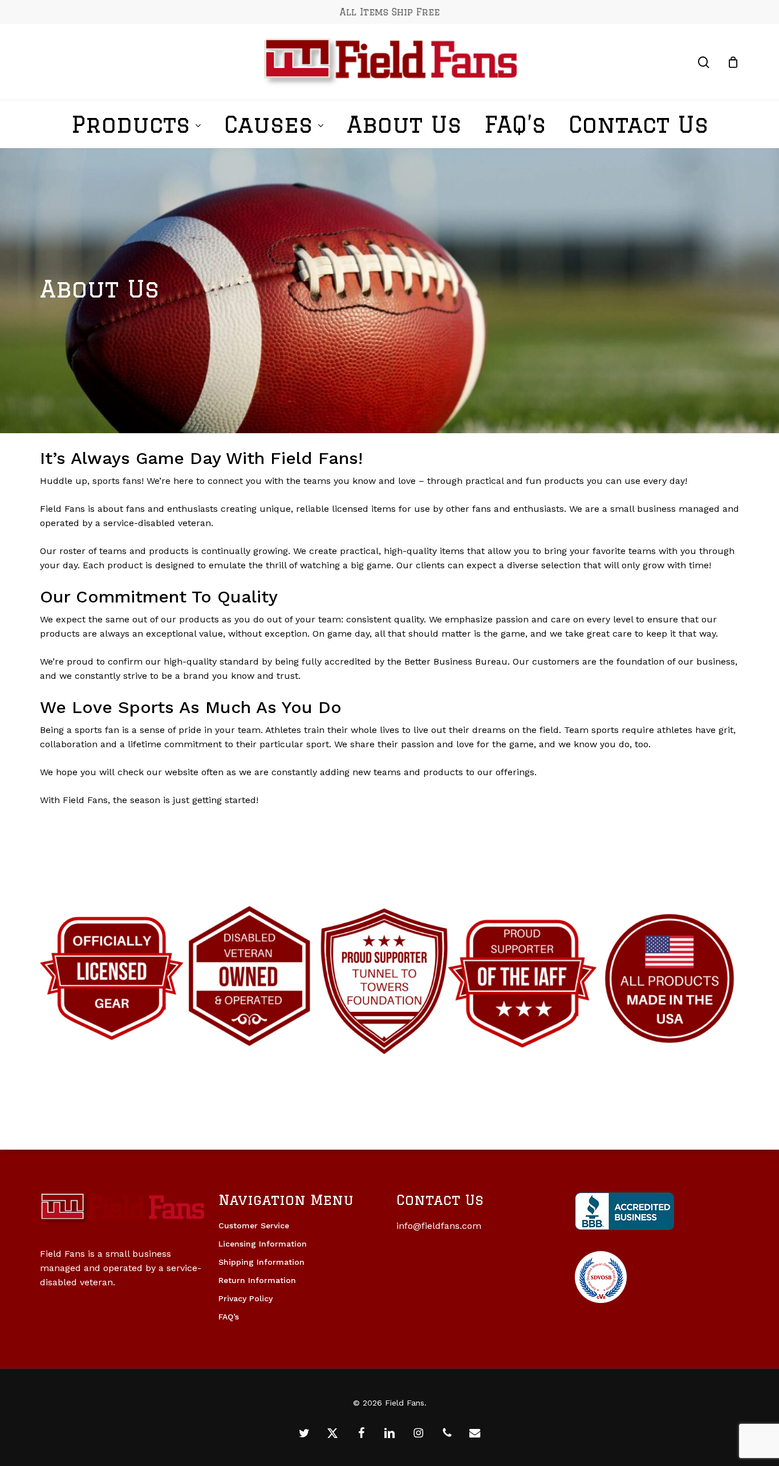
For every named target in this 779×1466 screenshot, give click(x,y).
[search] (704, 62)
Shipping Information (261, 1262)
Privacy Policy (245, 1298)
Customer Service (253, 1225)
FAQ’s (228, 1316)
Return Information (257, 1280)
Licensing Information (262, 1243)
